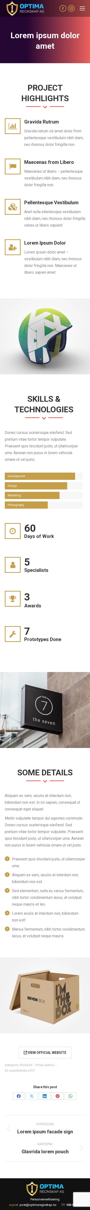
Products (26, 1065)
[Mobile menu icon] (82, 8)
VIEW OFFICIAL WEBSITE (46, 1053)
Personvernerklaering (45, 1199)
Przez (45, 1065)
